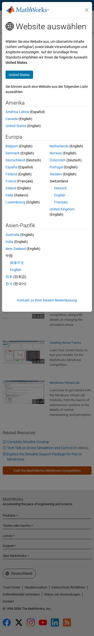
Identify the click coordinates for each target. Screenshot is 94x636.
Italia (9, 195)
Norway (56, 153)
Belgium (12, 146)
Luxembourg (15, 202)
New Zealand (16, 249)
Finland (11, 174)
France (11, 181)
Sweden (56, 174)
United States (16, 126)
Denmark (13, 153)
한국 (9, 284)
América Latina (17, 112)
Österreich (58, 160)
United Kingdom (62, 209)
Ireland (11, 188)
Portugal (56, 167)
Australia (13, 235)
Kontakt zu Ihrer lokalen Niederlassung (47, 300)
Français (61, 202)
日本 (9, 277)
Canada (12, 119)
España (11, 167)
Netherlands (59, 146)
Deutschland (15, 160)
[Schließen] (86, 10)
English (59, 195)
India (9, 242)
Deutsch (60, 188)
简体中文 (17, 263)
